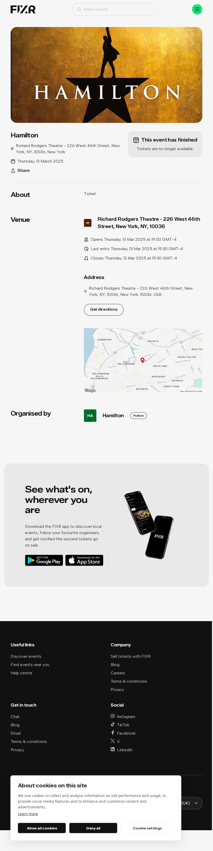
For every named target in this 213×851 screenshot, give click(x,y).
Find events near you (30, 664)
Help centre (21, 672)
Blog (115, 664)
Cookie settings (147, 828)
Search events (95, 9)
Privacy (117, 689)
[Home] (23, 9)
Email (16, 733)
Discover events (26, 656)
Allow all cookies (42, 828)
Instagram (126, 716)
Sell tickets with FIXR (131, 656)
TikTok (123, 724)
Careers (118, 672)
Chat (15, 716)
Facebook (126, 733)
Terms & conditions (129, 681)
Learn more (28, 813)
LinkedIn (124, 749)
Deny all (93, 828)
